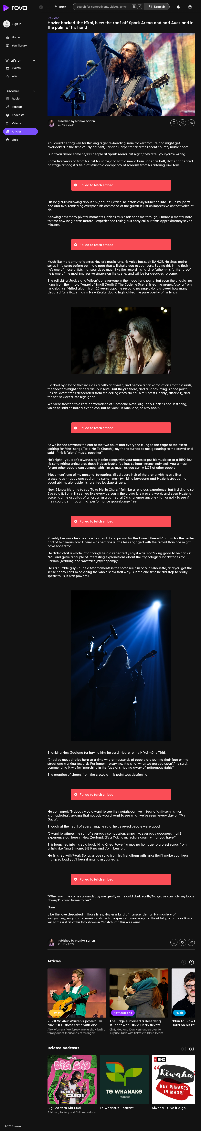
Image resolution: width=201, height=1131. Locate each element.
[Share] (191, 122)
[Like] (182, 122)
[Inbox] (178, 7)
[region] (121, 1001)
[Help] (190, 7)
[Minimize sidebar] (41, 7)
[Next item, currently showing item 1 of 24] (191, 962)
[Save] (173, 122)
